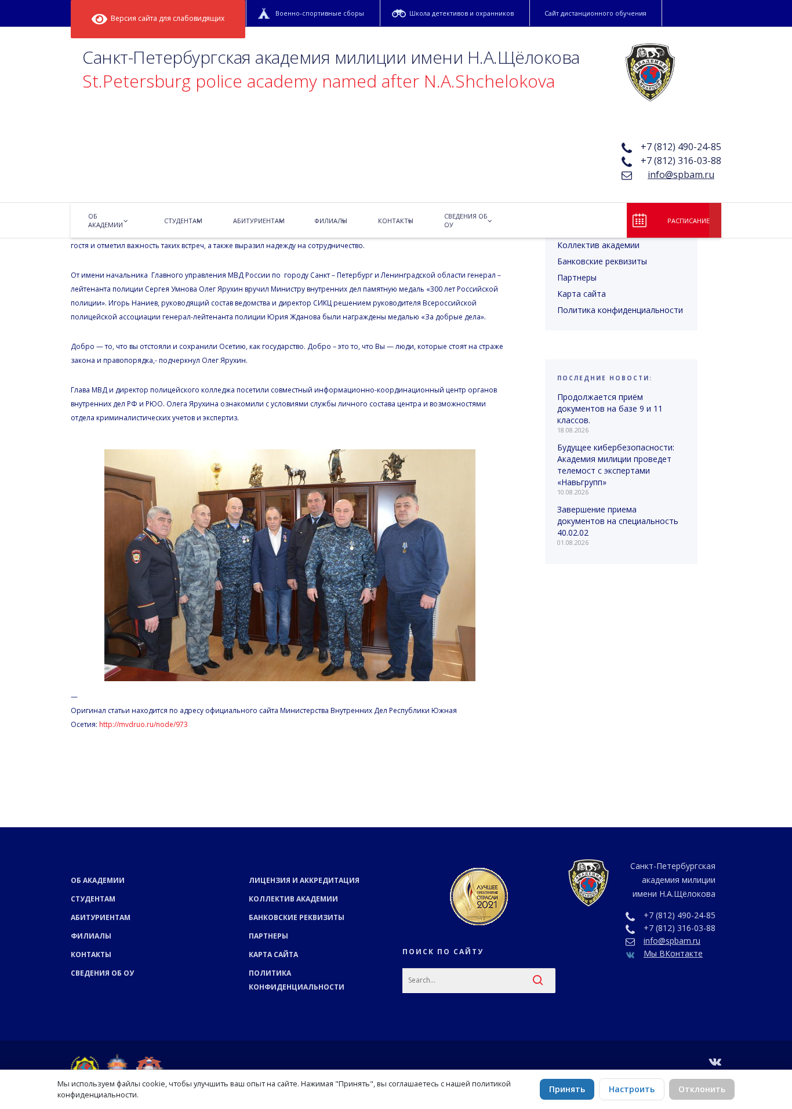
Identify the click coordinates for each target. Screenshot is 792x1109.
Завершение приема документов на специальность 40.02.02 (617, 521)
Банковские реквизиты (602, 261)
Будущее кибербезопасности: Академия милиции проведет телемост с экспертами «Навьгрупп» (615, 465)
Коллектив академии (598, 244)
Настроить (632, 1089)
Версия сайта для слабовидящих (165, 18)
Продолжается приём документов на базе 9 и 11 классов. (610, 408)
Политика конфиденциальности (620, 309)
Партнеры (577, 277)
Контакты (91, 954)
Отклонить (701, 1089)
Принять (567, 1089)
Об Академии (98, 880)
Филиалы (91, 936)
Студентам (93, 899)
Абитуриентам (100, 917)
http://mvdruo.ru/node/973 (143, 724)
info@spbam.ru (681, 174)
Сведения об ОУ (102, 973)
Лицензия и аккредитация (304, 880)
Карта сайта (581, 293)
